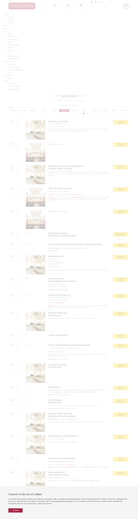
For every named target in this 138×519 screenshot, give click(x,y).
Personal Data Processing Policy (62, 501)
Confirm (15, 510)
